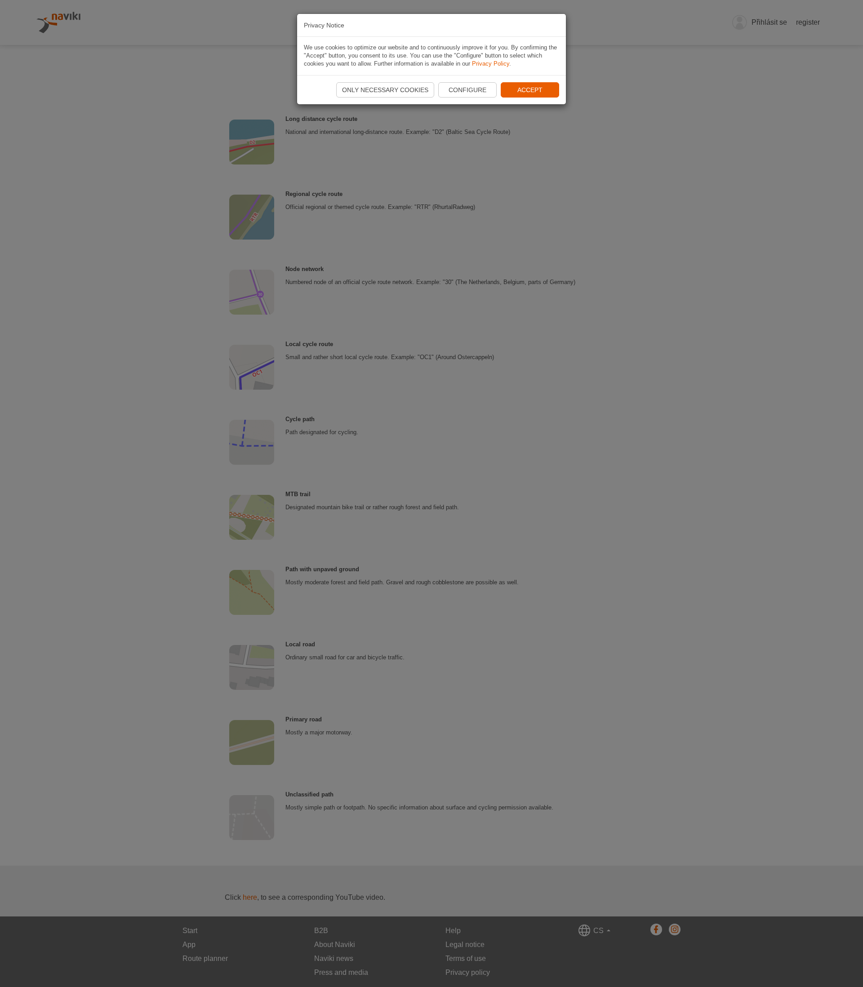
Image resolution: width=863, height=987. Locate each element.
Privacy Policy (490, 63)
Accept (530, 89)
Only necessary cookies (385, 89)
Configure (467, 89)
